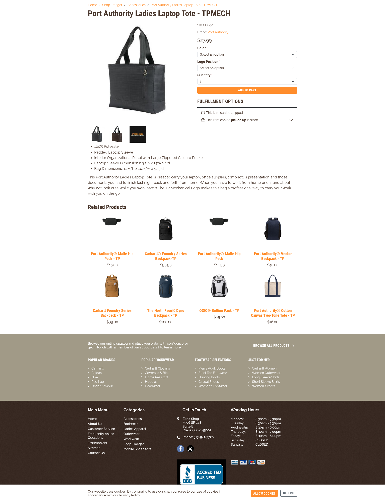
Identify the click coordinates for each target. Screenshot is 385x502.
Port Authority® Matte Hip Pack (219, 256)
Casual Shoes (209, 382)
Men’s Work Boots (212, 368)
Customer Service (101, 429)
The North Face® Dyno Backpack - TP (165, 313)
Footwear (131, 424)
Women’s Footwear (213, 386)
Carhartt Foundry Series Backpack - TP (112, 313)
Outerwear (132, 434)
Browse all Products (271, 345)
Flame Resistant (156, 377)
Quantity (205, 75)
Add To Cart (247, 90)
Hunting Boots (209, 377)
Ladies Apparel (135, 429)
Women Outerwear (266, 373)
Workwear (131, 439)
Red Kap (97, 382)
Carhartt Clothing (157, 368)
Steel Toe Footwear (213, 373)
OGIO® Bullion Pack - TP (219, 310)
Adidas (96, 373)
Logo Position (208, 62)
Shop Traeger (134, 444)
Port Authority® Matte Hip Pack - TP (112, 256)
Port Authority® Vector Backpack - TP (273, 256)
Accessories (133, 419)
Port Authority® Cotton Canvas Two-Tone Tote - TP (273, 313)
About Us (95, 424)
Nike (94, 377)
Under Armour (102, 386)
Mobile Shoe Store (137, 449)
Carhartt (97, 368)
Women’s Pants (263, 386)
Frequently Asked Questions (101, 436)
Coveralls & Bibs (157, 373)
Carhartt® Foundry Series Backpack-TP (166, 256)
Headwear (152, 386)
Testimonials (97, 443)
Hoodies (151, 382)
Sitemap (94, 448)
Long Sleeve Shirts (266, 377)
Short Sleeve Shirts (266, 382)
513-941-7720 (204, 437)
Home (92, 419)
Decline (288, 493)
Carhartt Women (264, 368)
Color (202, 48)
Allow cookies (264, 493)
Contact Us (96, 453)
